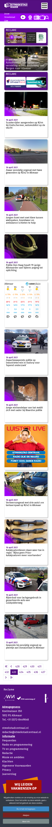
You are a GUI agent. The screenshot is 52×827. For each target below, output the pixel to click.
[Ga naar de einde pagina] (11, 677)
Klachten (7, 761)
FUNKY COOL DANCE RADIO (26, 460)
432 (7, 672)
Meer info (26, 821)
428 (17, 666)
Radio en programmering (17, 744)
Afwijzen (26, 815)
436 (36, 672)
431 (39, 666)
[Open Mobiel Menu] (44, 6)
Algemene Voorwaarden (16, 765)
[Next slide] (47, 698)
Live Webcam (29, 17)
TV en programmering (15, 749)
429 (25, 666)
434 (21, 672)
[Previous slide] (4, 698)
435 (29, 672)
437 (43, 672)
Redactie (7, 753)
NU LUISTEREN (36, 17)
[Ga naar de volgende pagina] (6, 677)
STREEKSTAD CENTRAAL (26, 452)
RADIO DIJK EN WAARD (26, 456)
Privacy (6, 769)
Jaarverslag (9, 774)
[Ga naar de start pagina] (6, 666)
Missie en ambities (13, 757)
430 (32, 666)
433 (14, 672)
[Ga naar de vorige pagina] (11, 666)
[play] (23, 17)
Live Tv (42, 17)
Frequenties (9, 740)
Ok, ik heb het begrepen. (26, 809)
